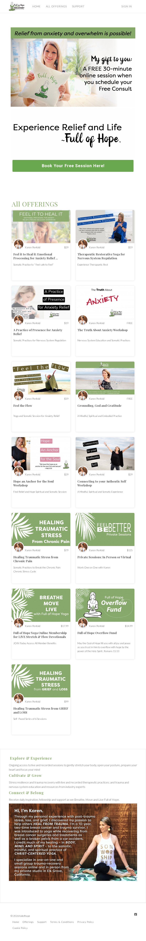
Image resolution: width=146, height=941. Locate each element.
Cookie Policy (20, 928)
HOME (36, 6)
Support (42, 922)
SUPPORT (78, 6)
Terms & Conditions (62, 922)
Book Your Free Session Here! (73, 165)
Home (15, 922)
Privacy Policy (85, 922)
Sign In (126, 6)
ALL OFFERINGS (56, 6)
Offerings (28, 922)
